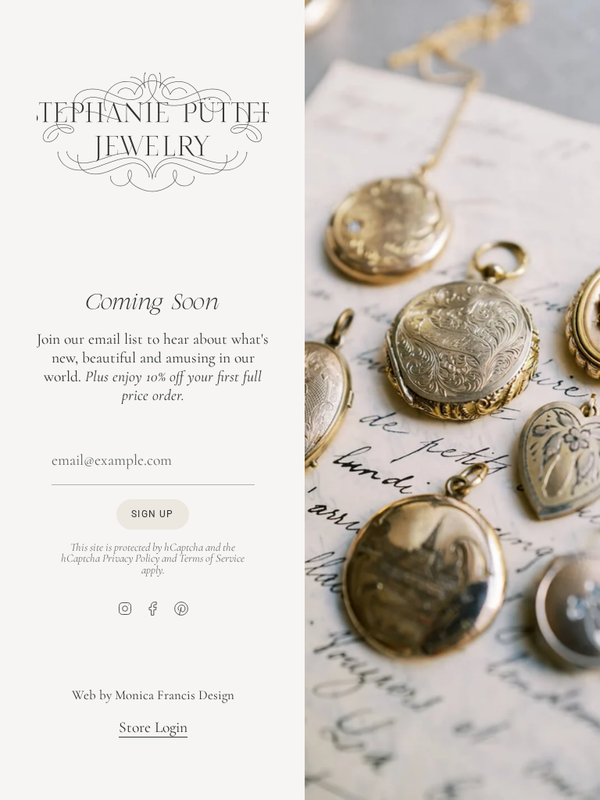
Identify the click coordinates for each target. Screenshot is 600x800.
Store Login (152, 727)
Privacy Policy (130, 558)
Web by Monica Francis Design (152, 695)
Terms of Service (212, 558)
